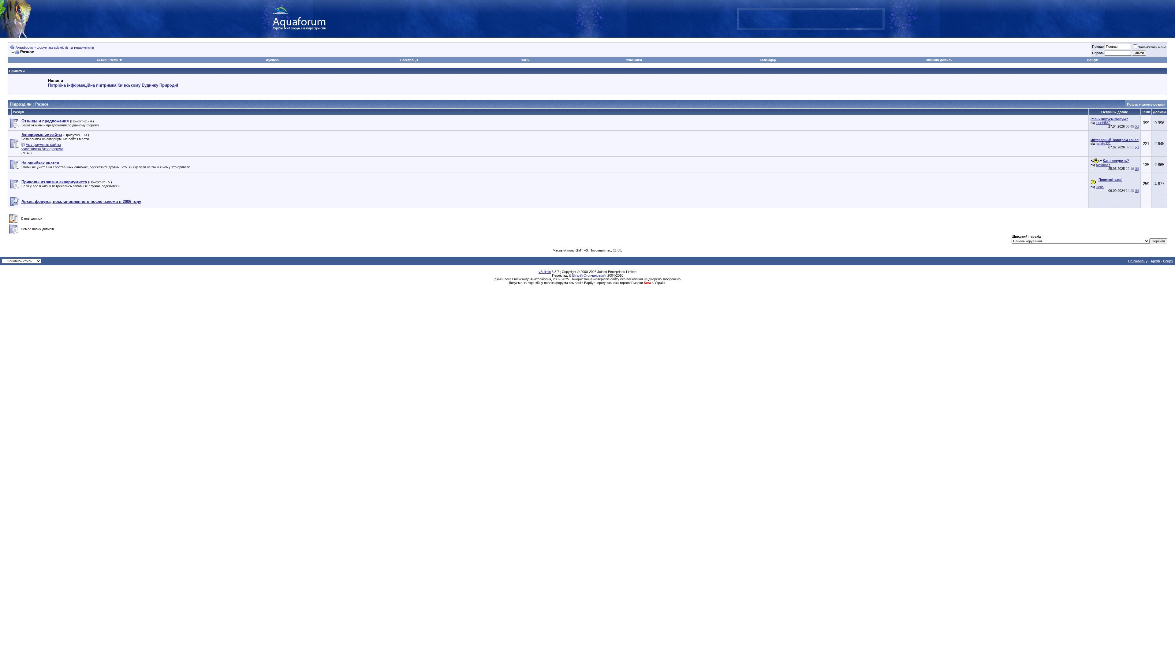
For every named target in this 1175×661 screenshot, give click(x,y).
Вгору (1168, 261)
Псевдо (1098, 46)
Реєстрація (409, 60)
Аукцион (273, 60)
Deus (1100, 187)
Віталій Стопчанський (589, 275)
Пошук (1092, 60)
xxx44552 (1103, 123)
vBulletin (545, 272)
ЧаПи (525, 60)
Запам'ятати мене (1152, 47)
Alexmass (1103, 165)
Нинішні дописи (939, 60)
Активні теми (107, 60)
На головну (1137, 261)
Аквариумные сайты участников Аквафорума (42, 147)
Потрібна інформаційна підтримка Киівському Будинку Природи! (113, 85)
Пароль (1098, 53)
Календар (768, 60)
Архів (1155, 261)
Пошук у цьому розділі (1146, 104)
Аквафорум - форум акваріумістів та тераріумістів (55, 47)
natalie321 (1103, 143)
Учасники (634, 60)
